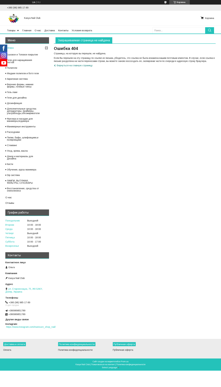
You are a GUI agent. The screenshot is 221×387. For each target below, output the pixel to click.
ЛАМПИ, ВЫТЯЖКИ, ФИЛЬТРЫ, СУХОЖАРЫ (20, 181)
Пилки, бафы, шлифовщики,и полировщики (22, 138)
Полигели (12, 68)
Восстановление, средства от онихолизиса (23, 189)
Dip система (13, 175)
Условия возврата (82, 30)
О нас (38, 30)
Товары (11, 30)
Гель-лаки (12, 92)
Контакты (63, 30)
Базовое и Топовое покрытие (22, 54)
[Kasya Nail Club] (13, 18)
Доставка (49, 30)
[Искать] (209, 30)
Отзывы (9, 203)
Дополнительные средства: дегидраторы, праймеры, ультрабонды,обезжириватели (23, 111)
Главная (26, 30)
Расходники (13, 132)
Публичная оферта (123, 350)
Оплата (7, 350)
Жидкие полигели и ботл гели (23, 73)
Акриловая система (17, 79)
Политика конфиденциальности (75, 350)
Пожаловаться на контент (103, 364)
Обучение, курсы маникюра (21, 169)
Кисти (10, 164)
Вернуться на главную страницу (75, 65)
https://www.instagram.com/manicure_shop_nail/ (31, 327)
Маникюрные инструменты (21, 126)
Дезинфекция (14, 103)
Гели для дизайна (17, 97)
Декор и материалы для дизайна (20, 157)
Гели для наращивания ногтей (19, 61)
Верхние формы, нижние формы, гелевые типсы (20, 85)
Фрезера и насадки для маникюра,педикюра (20, 119)
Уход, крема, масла (17, 151)
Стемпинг (12, 145)
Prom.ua (124, 361)
